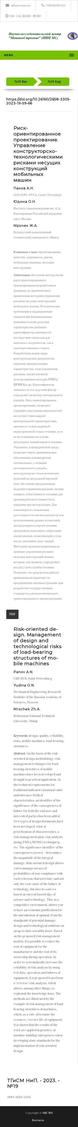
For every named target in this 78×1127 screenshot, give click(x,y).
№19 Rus (21, 82)
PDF (12, 614)
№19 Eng (54, 82)
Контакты (38, 1120)
